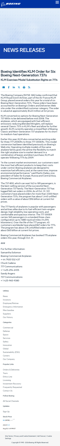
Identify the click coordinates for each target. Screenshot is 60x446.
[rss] (29, 87)
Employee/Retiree (10, 303)
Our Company (9, 359)
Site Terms (9, 436)
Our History (8, 317)
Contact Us (7, 391)
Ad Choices (41, 436)
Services (6, 338)
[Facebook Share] (9, 87)
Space (5, 335)
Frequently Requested (12, 387)
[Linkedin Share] (14, 87)
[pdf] (34, 87)
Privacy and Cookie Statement (25, 436)
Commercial (8, 328)
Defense (6, 331)
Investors (7, 300)
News (5, 296)
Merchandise (8, 310)
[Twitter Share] (19, 87)
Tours (5, 373)
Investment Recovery (12, 384)
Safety (5, 342)
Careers (6, 356)
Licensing (7, 380)
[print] (24, 87)
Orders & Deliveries (11, 370)
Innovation (7, 345)
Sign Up (6, 412)
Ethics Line (7, 377)
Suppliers (7, 314)
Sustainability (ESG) (11, 352)
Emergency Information (13, 307)
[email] (3, 87)
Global (5, 349)
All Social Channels (11, 401)
